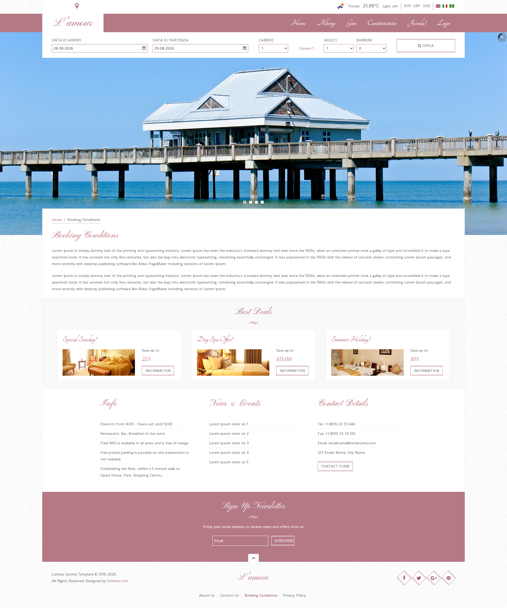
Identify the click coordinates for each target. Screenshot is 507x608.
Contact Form (335, 466)
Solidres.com (117, 580)
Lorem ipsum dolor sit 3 (229, 443)
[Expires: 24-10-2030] (367, 362)
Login (443, 23)
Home (298, 23)
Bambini (364, 40)
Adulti (330, 40)
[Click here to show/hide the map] (77, 6)
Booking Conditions (261, 595)
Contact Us (229, 595)
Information (158, 370)
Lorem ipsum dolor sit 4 (229, 452)
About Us (207, 595)
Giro (351, 23)
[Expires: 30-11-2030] (99, 362)
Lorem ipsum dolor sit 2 (229, 433)
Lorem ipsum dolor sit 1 (228, 424)
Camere (266, 40)
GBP (416, 5)
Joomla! (417, 23)
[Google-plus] (434, 578)
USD (426, 5)
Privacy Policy (294, 595)
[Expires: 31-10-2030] (233, 362)
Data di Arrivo (66, 40)
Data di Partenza (171, 40)
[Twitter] (419, 578)
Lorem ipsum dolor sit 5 (228, 462)
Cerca (427, 45)
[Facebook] (404, 578)
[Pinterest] (448, 578)
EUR (407, 5)
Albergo (326, 23)
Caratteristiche (382, 23)
